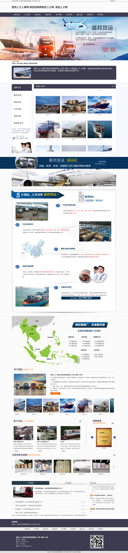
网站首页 (17, 14)
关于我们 (27, 14)
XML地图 (74, 552)
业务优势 (69, 14)
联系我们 (101, 14)
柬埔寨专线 (18, 123)
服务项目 (48, 14)
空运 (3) (74, 102)
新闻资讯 (90, 14)
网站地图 (112, 1)
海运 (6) (100, 127)
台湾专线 (17, 109)
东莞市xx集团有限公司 (18, 441)
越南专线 (17, 95)
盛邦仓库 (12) (24, 474)
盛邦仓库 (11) (43, 474)
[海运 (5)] (43, 406)
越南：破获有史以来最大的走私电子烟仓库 (104, 496)
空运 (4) (48, 102)
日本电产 (62, 441)
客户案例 (59, 14)
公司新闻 (30, 483)
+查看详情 (55, 393)
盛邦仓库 (80, 14)
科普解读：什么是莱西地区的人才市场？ (27, 509)
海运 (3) (48, 127)
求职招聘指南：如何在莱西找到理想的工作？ (49, 488)
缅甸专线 (17, 102)
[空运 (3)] (26, 406)
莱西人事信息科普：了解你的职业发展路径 (28, 505)
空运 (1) (74, 127)
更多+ (113, 86)
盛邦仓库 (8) (82, 474)
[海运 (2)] (110, 406)
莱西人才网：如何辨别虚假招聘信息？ (27, 512)
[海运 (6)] (93, 406)
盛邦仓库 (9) (62, 474)
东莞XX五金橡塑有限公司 (43, 441)
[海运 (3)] (59, 406)
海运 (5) (100, 102)
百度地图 (78, 552)
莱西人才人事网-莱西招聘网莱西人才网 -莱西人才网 (26, 524)
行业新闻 (68, 483)
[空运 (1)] (76, 406)
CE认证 (103, 448)
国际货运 (38, 14)
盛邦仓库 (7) (101, 474)
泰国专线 (17, 116)
